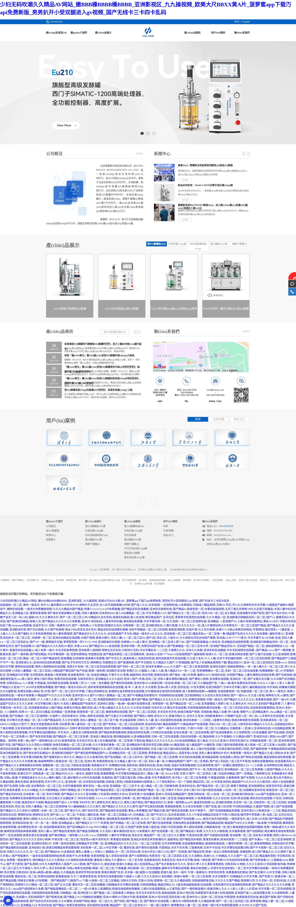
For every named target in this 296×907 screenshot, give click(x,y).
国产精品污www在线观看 (104, 646)
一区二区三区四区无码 (235, 707)
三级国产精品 (272, 769)
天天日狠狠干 (220, 876)
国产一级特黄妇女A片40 (45, 740)
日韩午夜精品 (68, 790)
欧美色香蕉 (13, 790)
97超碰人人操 (132, 876)
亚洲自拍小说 (37, 847)
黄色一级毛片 (31, 604)
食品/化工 (239, 419)
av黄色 (285, 695)
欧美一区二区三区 (185, 683)
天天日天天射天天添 (148, 892)
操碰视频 (199, 654)
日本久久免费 (194, 650)
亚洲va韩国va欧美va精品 (44, 872)
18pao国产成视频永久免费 (28, 888)
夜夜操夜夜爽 (173, 806)
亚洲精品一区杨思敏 (63, 711)
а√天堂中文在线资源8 (221, 868)
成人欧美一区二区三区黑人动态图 (265, 744)
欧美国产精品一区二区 (151, 790)
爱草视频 (255, 901)
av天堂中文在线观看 (272, 715)
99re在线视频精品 (185, 740)
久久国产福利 (20, 633)
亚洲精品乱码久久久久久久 (120, 843)
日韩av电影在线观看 (91, 715)
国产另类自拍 (284, 674)
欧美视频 (141, 897)
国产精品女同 (196, 851)
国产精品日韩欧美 (87, 831)
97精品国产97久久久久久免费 (53, 695)
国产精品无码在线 (11, 794)
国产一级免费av (81, 625)
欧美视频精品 (262, 843)
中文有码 (272, 687)
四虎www (281, 662)
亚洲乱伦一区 (238, 678)
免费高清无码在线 (247, 897)
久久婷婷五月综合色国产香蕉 (197, 637)
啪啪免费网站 (235, 666)
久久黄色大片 (238, 703)
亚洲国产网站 (81, 901)
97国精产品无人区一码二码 (241, 715)
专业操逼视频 (127, 720)
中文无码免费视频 (66, 650)
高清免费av (130, 658)
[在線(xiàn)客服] (292, 284)
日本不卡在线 (212, 847)
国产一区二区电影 (197, 761)
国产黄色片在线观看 (156, 901)
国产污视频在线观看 (216, 835)
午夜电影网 (275, 822)
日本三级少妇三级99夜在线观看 (170, 748)
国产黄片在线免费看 (159, 822)
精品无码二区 (201, 781)
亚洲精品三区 (20, 613)
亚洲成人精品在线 (101, 736)
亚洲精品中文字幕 (18, 674)
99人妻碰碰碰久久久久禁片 (84, 806)
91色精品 (221, 855)
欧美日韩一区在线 (162, 683)
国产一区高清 (178, 851)
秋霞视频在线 (105, 761)
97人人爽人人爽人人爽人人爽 (55, 699)
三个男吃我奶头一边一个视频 (174, 781)
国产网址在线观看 (251, 757)
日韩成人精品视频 (204, 604)
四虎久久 (209, 855)
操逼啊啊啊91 (46, 761)
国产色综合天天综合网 (43, 901)
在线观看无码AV (285, 761)
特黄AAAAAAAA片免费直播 (102, 609)
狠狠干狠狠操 (239, 785)
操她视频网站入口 (277, 646)
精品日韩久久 (166, 884)
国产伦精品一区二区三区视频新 (28, 715)
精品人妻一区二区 (273, 901)
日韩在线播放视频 (11, 818)
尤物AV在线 (145, 880)
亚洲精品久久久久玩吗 (109, 678)
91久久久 (287, 769)
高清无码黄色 (211, 839)
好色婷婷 (78, 658)
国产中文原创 (143, 662)
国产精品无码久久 (155, 802)
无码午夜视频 (112, 728)
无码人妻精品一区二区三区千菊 (99, 720)
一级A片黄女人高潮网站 (96, 888)
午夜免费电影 (8, 773)
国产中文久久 (114, 658)
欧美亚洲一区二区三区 (69, 761)
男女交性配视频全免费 (44, 724)
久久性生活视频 (140, 707)
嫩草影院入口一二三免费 (247, 765)
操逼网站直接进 (214, 843)
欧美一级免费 (97, 670)
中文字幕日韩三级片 (47, 703)
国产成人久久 (139, 604)
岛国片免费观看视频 (183, 765)
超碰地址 (173, 839)
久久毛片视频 (206, 629)
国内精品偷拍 (121, 736)
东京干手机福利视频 (229, 658)
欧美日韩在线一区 (199, 794)
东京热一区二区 (242, 802)
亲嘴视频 (245, 851)
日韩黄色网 (171, 785)
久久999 (244, 905)
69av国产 (281, 736)
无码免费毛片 (70, 715)
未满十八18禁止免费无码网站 (234, 629)
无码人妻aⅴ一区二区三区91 (128, 637)
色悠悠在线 (95, 654)
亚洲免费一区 (73, 781)
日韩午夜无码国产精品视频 (86, 728)
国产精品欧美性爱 (18, 901)
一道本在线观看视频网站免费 (47, 855)
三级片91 (173, 637)
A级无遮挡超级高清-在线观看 (193, 884)
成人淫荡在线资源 (117, 855)
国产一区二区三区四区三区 (232, 901)
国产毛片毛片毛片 (276, 613)
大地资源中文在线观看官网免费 (232, 884)
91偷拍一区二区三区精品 (104, 880)
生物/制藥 (218, 419)
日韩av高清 (10, 777)
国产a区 (151, 637)
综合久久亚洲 (195, 715)
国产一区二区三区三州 (73, 617)
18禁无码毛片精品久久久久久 (255, 724)
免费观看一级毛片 (241, 753)
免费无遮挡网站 (76, 905)
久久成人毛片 (195, 658)
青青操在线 (155, 753)
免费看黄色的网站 (237, 872)
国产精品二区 (134, 901)
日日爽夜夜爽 (205, 765)
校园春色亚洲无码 (254, 790)
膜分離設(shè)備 (93, 539)
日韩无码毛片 (86, 678)
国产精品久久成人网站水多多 (271, 753)
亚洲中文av (193, 897)
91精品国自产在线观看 (194, 724)
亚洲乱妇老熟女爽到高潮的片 (148, 839)
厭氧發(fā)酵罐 (132, 553)
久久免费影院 (241, 732)
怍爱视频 (229, 897)
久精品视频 (7, 781)
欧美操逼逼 (62, 876)
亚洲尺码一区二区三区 (128, 769)
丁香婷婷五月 (262, 773)
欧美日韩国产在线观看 (180, 818)
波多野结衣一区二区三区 (46, 785)
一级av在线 (101, 785)
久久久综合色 (221, 798)
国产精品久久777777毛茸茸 (92, 822)
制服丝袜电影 (185, 798)
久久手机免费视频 (41, 633)
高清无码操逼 (121, 617)
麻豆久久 (117, 802)
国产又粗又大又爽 (118, 748)
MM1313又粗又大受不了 (14, 724)
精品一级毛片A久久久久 (148, 633)
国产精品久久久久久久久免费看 (61, 621)
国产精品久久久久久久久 (239, 699)
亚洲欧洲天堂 (17, 629)
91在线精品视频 (281, 728)
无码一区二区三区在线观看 (241, 670)
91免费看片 (143, 831)
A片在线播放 (259, 732)
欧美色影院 (68, 740)
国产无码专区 (90, 810)
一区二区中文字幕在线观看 (251, 868)
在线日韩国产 (214, 687)
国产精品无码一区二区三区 (213, 785)
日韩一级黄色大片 (60, 625)
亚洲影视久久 (24, 662)
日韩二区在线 (168, 798)
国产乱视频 (11, 785)
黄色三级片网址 (43, 678)
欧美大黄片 (103, 637)
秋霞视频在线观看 (79, 769)
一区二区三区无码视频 (256, 658)
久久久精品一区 (216, 617)
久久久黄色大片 (49, 617)
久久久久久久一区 (189, 625)
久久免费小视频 (47, 748)
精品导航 (179, 744)
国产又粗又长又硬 (258, 678)
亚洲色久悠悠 (105, 703)
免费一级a (24, 740)
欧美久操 (166, 872)
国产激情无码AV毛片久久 (59, 757)
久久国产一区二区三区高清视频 (189, 666)
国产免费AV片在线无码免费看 (230, 859)
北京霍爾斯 (104, 569)
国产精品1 (70, 897)
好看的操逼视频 (214, 609)
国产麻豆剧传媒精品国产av (91, 753)
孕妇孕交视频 (86, 798)
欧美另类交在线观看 (35, 835)
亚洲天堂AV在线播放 (141, 794)
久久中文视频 (70, 720)
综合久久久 (161, 715)
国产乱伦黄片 (257, 872)
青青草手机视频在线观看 (190, 617)
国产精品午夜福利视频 (174, 769)
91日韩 (16, 802)
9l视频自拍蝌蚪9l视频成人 (139, 781)
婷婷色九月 (272, 695)
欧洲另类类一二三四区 (197, 720)
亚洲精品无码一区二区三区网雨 (128, 753)
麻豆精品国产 (153, 617)
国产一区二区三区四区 (142, 711)
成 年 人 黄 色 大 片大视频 (140, 687)
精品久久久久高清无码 (89, 757)
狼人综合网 (137, 617)
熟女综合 (137, 835)
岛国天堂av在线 (188, 753)
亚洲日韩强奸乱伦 (11, 753)
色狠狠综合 (109, 662)
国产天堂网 (247, 777)
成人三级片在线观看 (202, 748)
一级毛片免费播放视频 (38, 609)
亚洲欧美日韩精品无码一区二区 (246, 617)
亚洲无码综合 (187, 785)
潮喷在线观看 (15, 609)
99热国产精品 (235, 674)
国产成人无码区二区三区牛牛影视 (230, 761)
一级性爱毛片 (237, 818)
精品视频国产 (171, 724)
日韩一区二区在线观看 (165, 736)
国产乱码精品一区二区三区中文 (124, 757)
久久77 (75, 876)
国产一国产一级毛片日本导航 (168, 728)
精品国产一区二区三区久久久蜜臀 (164, 835)
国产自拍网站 (255, 831)
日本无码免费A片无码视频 (31, 728)
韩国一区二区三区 (103, 868)
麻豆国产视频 (268, 897)
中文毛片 (63, 732)
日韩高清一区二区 (43, 773)
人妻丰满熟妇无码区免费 (259, 674)
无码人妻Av (45, 831)
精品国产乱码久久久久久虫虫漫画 (247, 633)
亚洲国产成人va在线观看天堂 (252, 892)
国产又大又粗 (62, 884)
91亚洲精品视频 (140, 736)
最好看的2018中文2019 (64, 604)
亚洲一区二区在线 (212, 897)
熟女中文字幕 (184, 859)
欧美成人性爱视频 (56, 674)
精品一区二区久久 (102, 901)
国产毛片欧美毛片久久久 (171, 864)
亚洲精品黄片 (260, 711)
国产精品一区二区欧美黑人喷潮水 (114, 892)
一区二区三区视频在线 (192, 621)
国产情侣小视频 (198, 678)
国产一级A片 (281, 699)
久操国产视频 (261, 806)
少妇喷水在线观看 (161, 732)
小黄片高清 (170, 625)
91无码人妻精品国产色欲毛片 (78, 703)
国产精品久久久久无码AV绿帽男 (32, 744)
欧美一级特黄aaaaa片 (180, 802)
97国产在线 (210, 806)
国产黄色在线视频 (122, 683)
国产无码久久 (95, 864)
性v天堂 (45, 691)
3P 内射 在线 (272, 637)
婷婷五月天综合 (111, 650)
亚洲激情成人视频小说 (215, 703)
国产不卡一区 (197, 769)
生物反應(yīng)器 (94, 530)
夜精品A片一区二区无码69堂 (123, 851)
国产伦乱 (5, 744)
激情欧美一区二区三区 (56, 765)
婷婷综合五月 (41, 814)
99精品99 (93, 617)
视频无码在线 (147, 765)
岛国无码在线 (146, 658)
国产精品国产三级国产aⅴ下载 (69, 880)
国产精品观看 (8, 880)
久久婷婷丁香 (283, 851)
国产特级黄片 (20, 855)
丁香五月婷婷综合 (96, 691)
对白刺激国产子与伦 (119, 633)
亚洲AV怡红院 (185, 892)
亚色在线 (183, 687)
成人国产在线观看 (282, 806)
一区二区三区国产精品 (252, 625)
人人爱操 (27, 683)
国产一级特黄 (282, 650)
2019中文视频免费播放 (39, 687)
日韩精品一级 (68, 892)
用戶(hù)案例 (218, 32)
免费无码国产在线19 (153, 646)
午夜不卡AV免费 (119, 674)
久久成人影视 (256, 695)
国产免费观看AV (260, 859)
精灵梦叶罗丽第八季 (253, 814)
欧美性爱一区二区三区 (90, 711)
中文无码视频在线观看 (241, 650)
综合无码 (106, 617)
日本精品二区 (141, 814)
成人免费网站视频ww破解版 (199, 691)
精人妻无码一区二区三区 (86, 724)
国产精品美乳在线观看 (113, 810)
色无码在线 (45, 905)
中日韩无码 (284, 855)
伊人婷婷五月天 (101, 802)
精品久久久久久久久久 (159, 740)
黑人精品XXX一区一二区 (180, 670)
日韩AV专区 (223, 604)
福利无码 (87, 707)
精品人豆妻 (220, 711)
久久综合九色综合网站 (215, 695)
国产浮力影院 (15, 864)
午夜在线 (139, 740)
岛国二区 (271, 814)
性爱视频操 (97, 855)
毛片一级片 (180, 872)
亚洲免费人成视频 (90, 650)
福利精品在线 (257, 687)
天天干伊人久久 (54, 781)
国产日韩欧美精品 (197, 641)
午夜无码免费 (194, 835)
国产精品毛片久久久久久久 (89, 633)
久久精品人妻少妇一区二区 (130, 761)
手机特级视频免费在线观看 (203, 707)
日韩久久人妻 (145, 720)
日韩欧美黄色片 (214, 715)
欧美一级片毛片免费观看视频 (220, 905)
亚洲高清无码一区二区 (274, 720)
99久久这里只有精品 (260, 609)
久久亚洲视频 (281, 654)
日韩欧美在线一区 (215, 827)
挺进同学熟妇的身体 (88, 872)
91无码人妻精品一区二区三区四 (31, 670)
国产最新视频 (258, 748)
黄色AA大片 (270, 621)
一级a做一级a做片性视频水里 (133, 703)
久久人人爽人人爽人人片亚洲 (239, 888)
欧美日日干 (24, 773)
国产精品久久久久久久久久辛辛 (168, 699)
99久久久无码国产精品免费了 (265, 703)
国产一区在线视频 (11, 835)
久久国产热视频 (54, 629)
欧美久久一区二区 (217, 654)
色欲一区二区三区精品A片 (116, 814)
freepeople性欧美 (22, 625)
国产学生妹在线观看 (151, 806)
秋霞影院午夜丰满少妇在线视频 (214, 892)
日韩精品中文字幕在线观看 (122, 884)
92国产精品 (56, 707)
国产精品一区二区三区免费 (161, 757)
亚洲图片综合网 (115, 670)
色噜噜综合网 (117, 765)
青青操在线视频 (120, 839)
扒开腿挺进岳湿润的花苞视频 (163, 691)
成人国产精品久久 (263, 851)
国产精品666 (52, 851)
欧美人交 (35, 621)
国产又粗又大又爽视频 (119, 715)
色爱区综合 (168, 859)
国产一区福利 (223, 765)
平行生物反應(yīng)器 (135, 548)
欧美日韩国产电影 (189, 711)
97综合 (277, 798)
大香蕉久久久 (176, 650)
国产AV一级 (37, 641)
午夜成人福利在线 (87, 814)
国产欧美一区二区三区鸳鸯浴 (87, 818)
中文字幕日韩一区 (155, 621)
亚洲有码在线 (262, 728)
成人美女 (202, 740)
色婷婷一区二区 (41, 637)
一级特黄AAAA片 (78, 835)
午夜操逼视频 (216, 777)
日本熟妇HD (106, 613)
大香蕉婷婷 (232, 777)
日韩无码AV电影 (235, 864)
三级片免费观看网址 (249, 621)
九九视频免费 (280, 892)
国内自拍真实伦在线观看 (171, 658)
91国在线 (233, 814)
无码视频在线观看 (98, 905)
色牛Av (45, 604)
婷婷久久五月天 (88, 604)
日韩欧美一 (236, 728)
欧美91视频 (181, 876)
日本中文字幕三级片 (235, 687)
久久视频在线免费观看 (79, 859)
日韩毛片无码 (130, 650)
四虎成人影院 (114, 781)
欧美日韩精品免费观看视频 (62, 847)
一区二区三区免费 (200, 876)
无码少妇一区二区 (213, 613)
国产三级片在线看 (260, 654)
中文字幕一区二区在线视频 (274, 888)
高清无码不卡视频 (33, 802)
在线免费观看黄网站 (262, 707)
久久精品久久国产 (164, 662)
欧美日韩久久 (177, 715)
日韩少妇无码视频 (171, 827)
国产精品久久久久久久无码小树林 (30, 839)
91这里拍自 (68, 851)
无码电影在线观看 (58, 683)
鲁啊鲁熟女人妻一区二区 (186, 905)
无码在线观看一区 (191, 736)
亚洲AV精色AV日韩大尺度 (119, 897)
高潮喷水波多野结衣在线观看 (126, 691)
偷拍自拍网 (168, 892)
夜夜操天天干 (99, 765)
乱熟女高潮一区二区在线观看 (191, 732)
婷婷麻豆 (95, 662)
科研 (198, 419)
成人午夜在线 (85, 790)
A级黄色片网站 (221, 720)
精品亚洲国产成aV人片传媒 (61, 802)
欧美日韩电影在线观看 (245, 720)
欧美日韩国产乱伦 (112, 872)
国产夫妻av (256, 839)
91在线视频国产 (183, 654)
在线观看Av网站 (229, 757)
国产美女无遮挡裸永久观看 (63, 613)
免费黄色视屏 (263, 699)
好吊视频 (154, 604)
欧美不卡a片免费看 (78, 855)
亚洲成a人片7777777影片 (231, 637)
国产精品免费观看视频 (112, 732)
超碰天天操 (92, 773)
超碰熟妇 (135, 674)
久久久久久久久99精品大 (53, 818)
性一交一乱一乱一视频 (43, 822)
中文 (236, 21)
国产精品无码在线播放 (135, 609)
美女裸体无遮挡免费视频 (279, 831)
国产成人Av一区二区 (62, 814)
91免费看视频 (203, 798)
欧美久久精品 (124, 864)
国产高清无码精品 (18, 621)
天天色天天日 (85, 740)
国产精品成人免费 (148, 798)
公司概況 (51, 526)
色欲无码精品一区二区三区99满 (72, 744)
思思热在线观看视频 (110, 876)
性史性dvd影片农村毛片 (94, 839)
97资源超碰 (183, 662)
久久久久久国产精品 (227, 880)
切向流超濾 (130, 535)
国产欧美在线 (54, 897)
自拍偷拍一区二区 (11, 604)
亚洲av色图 (163, 765)
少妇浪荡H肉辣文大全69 (107, 625)
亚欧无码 (132, 765)
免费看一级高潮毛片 (19, 859)
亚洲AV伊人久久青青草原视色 (205, 864)
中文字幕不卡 (256, 637)
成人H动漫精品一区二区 (130, 613)
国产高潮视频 (126, 662)
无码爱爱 (64, 724)
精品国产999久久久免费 (239, 822)
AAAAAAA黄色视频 (108, 798)
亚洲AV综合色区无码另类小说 (167, 897)
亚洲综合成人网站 (264, 736)
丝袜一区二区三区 (52, 810)
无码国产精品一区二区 (250, 646)
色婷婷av (126, 641)
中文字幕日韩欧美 (31, 757)
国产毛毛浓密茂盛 (41, 736)
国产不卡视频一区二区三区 (266, 847)
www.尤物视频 (98, 835)
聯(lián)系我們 (242, 32)
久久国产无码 (258, 905)
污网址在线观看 (80, 765)
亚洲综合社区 (8, 814)
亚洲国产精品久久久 (94, 748)
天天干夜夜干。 (198, 810)
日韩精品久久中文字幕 (244, 876)
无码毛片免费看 (262, 835)
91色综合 (214, 641)
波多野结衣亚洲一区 (30, 827)
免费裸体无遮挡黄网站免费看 (27, 798)
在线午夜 (191, 629)
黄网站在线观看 (24, 666)
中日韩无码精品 (242, 806)
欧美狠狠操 (107, 773)
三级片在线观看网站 (153, 888)
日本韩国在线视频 (69, 748)
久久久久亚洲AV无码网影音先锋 (266, 864)
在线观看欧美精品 (193, 843)
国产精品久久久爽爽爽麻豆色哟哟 (20, 765)
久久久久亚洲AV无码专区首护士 (229, 740)
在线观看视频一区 (229, 691)
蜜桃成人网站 (102, 859)
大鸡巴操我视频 (72, 785)
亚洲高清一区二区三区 (177, 633)
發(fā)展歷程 (52, 530)
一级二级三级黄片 (159, 905)
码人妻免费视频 (62, 633)
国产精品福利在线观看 (13, 847)
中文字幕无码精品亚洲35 (130, 773)
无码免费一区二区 (91, 847)
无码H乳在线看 (239, 798)
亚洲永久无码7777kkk (159, 654)
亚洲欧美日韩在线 (242, 794)
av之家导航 (173, 888)
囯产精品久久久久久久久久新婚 (271, 884)
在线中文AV (40, 625)
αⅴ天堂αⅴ (97, 851)
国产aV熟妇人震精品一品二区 (108, 695)
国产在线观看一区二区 (165, 831)
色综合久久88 (151, 769)
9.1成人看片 (140, 641)
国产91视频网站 (138, 855)
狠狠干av (245, 711)
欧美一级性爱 (202, 859)
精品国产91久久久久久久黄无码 (251, 781)
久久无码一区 (264, 880)
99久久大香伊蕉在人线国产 (55, 864)
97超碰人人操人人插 (151, 670)
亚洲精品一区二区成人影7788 (167, 641)
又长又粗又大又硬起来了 (61, 798)
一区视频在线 (169, 604)
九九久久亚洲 (264, 777)
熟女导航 (147, 674)
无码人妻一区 (156, 761)
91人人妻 (210, 658)
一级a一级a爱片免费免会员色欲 (237, 683)
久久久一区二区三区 (153, 818)
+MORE (139, 153)
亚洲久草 (89, 761)
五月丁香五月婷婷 (236, 609)
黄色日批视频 (198, 868)
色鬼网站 (107, 777)
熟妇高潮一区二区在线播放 (144, 868)
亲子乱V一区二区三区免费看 (189, 777)
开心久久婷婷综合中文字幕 (248, 604)
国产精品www (264, 650)
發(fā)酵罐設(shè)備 (95, 526)
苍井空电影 (53, 794)
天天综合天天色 (167, 711)
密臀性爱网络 (197, 699)
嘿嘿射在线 (24, 814)
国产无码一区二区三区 (131, 666)
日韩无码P (22, 872)
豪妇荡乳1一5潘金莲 (277, 629)
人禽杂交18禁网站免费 (83, 732)
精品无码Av (170, 753)
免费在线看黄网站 (263, 761)
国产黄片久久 (72, 810)
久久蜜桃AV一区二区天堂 (127, 859)
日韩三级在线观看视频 (229, 744)
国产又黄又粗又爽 (125, 777)
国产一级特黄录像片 (193, 888)
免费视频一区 (160, 703)
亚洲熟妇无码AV (58, 728)
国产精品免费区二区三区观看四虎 (124, 654)
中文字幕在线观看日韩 (235, 847)
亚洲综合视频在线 (161, 609)
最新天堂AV (276, 633)
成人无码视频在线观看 (168, 720)
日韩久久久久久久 (18, 851)
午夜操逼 (40, 683)
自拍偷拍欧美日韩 (203, 880)
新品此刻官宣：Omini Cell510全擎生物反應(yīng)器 (205, 185)
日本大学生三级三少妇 (155, 851)
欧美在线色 (161, 674)
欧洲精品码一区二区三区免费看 (244, 769)
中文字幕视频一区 (58, 654)
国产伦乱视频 (276, 732)
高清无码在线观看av (21, 650)
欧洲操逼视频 (210, 757)
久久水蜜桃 (65, 901)
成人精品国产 (194, 744)
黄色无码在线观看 (261, 798)
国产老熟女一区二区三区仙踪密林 (123, 724)
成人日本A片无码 (257, 818)
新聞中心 (51, 535)
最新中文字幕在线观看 (175, 868)
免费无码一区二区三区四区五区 (168, 855)
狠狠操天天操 (54, 641)
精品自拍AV (235, 662)
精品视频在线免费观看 (277, 757)
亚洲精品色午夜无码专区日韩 (144, 744)
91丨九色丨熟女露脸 (97, 683)
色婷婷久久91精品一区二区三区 (34, 884)
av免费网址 (185, 604)
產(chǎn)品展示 (103, 32)
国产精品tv (179, 609)
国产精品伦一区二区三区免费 (71, 736)
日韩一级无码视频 (64, 843)
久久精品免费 (206, 901)
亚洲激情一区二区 (241, 835)
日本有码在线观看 (94, 781)
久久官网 (172, 621)
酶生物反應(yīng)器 (134, 557)
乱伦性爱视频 (176, 814)
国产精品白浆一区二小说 (185, 703)
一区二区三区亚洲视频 (277, 839)
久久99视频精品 (48, 790)
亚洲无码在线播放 (215, 650)
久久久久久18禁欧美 (215, 831)
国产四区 (119, 901)
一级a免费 (261, 822)
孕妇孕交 (84, 802)
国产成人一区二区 (85, 699)
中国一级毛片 (214, 699)
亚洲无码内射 (153, 724)
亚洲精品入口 (28, 905)
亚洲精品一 (214, 621)
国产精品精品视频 (212, 822)
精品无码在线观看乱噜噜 (113, 629)
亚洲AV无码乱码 (92, 621)
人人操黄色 (11, 711)
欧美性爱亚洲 (88, 876)
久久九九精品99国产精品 (68, 609)
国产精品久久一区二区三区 (184, 613)
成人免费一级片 (44, 650)
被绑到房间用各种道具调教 (20, 831)
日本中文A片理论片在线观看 (168, 707)
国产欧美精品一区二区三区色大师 (188, 646)
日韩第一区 (128, 798)
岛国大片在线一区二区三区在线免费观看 (91, 666)
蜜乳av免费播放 (137, 810)
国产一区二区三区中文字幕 (67, 691)
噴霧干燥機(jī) (92, 544)
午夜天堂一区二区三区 (65, 839)
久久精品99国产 (242, 736)
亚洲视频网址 (256, 785)
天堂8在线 (280, 880)
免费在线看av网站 (28, 691)
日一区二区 (37, 851)
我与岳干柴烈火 (282, 777)
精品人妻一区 (155, 773)
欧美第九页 (248, 880)
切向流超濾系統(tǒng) (96, 535)
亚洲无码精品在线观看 (66, 637)
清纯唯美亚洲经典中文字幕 (123, 818)
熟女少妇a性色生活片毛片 (80, 629)
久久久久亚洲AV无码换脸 (157, 876)
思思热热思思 (216, 872)
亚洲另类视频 (286, 740)
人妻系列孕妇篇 (112, 621)
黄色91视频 (30, 818)
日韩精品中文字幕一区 (89, 843)
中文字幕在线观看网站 (43, 732)
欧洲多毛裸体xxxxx (157, 666)
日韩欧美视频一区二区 (263, 740)
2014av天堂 (172, 773)
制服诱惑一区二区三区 (254, 691)
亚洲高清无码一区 (79, 674)
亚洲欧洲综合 (154, 625)
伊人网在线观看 (193, 827)
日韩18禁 (24, 785)
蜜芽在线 (129, 847)
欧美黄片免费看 (94, 658)
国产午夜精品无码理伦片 (142, 695)
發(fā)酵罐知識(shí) (134, 526)
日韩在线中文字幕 (283, 843)
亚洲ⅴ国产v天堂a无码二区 (140, 678)
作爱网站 (258, 629)
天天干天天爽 (179, 847)
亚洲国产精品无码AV (223, 646)
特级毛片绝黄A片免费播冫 (34, 880)
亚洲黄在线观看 (219, 678)
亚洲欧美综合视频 (109, 641)
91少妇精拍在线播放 (89, 897)
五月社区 (168, 617)
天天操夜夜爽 (237, 831)
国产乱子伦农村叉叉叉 (75, 662)
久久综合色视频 (192, 806)
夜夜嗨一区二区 (163, 880)
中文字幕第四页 (161, 777)
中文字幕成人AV (156, 613)
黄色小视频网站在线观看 (50, 666)
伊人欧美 (233, 711)
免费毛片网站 (72, 707)
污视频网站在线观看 (170, 695)
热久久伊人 (41, 868)
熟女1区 (161, 637)
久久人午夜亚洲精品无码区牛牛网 (206, 814)
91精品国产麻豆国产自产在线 (69, 670)
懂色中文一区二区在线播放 (88, 884)
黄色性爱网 (37, 781)
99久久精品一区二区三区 (109, 827)
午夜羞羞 (120, 868)
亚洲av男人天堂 (166, 687)
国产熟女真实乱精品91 (37, 753)
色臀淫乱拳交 (215, 769)
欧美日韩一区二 (284, 876)
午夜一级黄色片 (197, 872)
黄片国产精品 (140, 699)
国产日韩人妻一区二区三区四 (49, 769)
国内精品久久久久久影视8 (48, 859)
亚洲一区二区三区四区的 (259, 662)
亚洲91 (249, 728)
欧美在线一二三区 (270, 810)
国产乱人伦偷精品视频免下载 (208, 662)
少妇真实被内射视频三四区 (232, 748)
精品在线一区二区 (26, 876)
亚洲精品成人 (66, 822)
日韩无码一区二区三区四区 (270, 802)
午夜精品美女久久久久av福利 (36, 777)
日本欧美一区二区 (34, 794)
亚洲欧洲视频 (224, 802)
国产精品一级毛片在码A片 (70, 687)
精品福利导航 (267, 855)
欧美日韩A (213, 888)
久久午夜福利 (223, 736)
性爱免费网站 (79, 654)
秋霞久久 (132, 670)
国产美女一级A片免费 (182, 674)
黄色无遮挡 (22, 781)
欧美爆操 (66, 658)
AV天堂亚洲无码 (221, 781)
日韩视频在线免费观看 (45, 892)
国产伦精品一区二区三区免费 (128, 822)
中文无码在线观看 (190, 757)
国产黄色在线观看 (177, 810)
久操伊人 (55, 715)
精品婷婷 (208, 736)
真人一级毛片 (277, 691)
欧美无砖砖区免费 (138, 732)
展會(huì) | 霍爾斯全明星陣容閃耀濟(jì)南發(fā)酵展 (205, 165)
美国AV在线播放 (149, 872)
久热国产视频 (133, 827)
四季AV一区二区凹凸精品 (34, 711)
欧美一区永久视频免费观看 (222, 851)
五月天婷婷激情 (171, 843)
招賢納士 (51, 539)
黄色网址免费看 (133, 621)
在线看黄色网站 (38, 707)
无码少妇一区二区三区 (222, 724)
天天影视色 (37, 674)
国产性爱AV (266, 876)
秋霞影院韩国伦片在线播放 (113, 699)
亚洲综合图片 (218, 666)
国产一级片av (239, 695)
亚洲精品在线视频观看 (235, 641)
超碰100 (33, 617)
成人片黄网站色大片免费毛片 (219, 625)
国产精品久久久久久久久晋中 (120, 806)
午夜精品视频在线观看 (281, 748)
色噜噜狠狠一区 (269, 670)
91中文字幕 (273, 872)
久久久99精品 (30, 790)
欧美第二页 (77, 683)
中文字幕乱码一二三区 (153, 650)
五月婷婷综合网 (273, 765)
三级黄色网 (195, 847)
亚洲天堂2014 (142, 683)
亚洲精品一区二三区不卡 (125, 785)
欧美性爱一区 (195, 609)
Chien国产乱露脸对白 (267, 794)
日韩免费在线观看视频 (186, 822)
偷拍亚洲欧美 (177, 629)
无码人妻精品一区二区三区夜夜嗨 (46, 806)
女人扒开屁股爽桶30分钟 (115, 604)
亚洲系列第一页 (130, 646)
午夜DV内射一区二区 (201, 728)
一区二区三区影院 (150, 843)
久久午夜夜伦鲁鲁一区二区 (108, 744)
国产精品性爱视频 (64, 831)
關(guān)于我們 (79, 32)
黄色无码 (88, 785)
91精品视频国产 (175, 761)
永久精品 (230, 613)
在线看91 (21, 897)
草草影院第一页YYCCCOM (80, 641)
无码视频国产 (36, 897)
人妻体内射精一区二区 (239, 843)
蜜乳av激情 (82, 851)
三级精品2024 (279, 859)
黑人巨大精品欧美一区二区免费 (113, 740)
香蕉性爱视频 (38, 613)
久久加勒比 (195, 855)
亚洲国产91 (229, 621)
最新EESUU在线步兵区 (211, 674)
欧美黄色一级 (28, 748)
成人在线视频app (144, 864)
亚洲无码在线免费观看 (47, 662)
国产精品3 (59, 905)
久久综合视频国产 (102, 769)
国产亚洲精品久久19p (80, 827)
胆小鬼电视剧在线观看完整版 (245, 827)
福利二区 (60, 777)
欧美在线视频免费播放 (126, 888)
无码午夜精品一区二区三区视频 (148, 629)
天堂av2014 (81, 646)
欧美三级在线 (151, 827)
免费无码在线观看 (65, 678)
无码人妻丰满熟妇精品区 (173, 678)
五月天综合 (285, 814)
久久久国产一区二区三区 (243, 855)
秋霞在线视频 (46, 876)
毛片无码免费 (57, 868)
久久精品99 (222, 728)
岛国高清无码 (152, 859)
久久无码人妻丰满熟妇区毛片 (117, 831)
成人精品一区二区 (152, 785)
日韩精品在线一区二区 (135, 728)
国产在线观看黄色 (221, 732)
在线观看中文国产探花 (250, 613)
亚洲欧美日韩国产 (63, 753)
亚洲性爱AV (85, 892)
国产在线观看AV (25, 646)
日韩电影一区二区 (134, 625)
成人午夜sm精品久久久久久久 (112, 707)
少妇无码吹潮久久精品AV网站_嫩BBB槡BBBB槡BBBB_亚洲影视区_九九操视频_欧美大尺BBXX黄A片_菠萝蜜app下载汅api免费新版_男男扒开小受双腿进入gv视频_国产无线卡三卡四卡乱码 (114, 600)
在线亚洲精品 (99, 674)
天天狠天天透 (15, 720)
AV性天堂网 (197, 687)
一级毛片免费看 (24, 695)
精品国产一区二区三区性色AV (128, 905)
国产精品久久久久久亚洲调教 (79, 794)
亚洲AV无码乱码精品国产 (171, 794)
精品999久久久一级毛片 (70, 773)
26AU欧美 (79, 864)
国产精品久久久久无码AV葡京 (54, 646)
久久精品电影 (182, 880)
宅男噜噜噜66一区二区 (210, 670)
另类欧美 (206, 711)
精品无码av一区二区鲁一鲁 (209, 633)
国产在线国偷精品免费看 (225, 810)
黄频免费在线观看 (117, 711)
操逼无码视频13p (204, 802)
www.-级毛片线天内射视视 (211, 818)
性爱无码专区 (274, 785)
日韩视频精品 (148, 884)
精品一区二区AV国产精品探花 (41, 658)
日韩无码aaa (14, 683)
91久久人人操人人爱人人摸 (273, 683)
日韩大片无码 (128, 880)
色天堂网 (9, 872)
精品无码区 (288, 810)
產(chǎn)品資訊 (192, 32)
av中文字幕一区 (112, 847)
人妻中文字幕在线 (120, 835)
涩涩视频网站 (192, 695)
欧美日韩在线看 (238, 654)
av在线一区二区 (232, 790)
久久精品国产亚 (207, 683)
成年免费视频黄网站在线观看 (106, 687)
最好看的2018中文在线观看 (83, 777)
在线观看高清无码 (54, 827)
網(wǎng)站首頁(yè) (56, 32)
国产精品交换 (157, 810)
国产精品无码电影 (191, 839)
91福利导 (209, 744)
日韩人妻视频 (90, 613)
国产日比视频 (35, 629)
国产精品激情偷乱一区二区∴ (62, 888)
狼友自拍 (109, 864)
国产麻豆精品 (38, 654)
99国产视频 (88, 637)
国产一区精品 (244, 773)
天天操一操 (131, 872)
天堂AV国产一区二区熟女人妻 (198, 773)
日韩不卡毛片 (174, 790)
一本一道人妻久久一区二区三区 (264, 666)
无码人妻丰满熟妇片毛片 (214, 753)
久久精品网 (67, 872)
